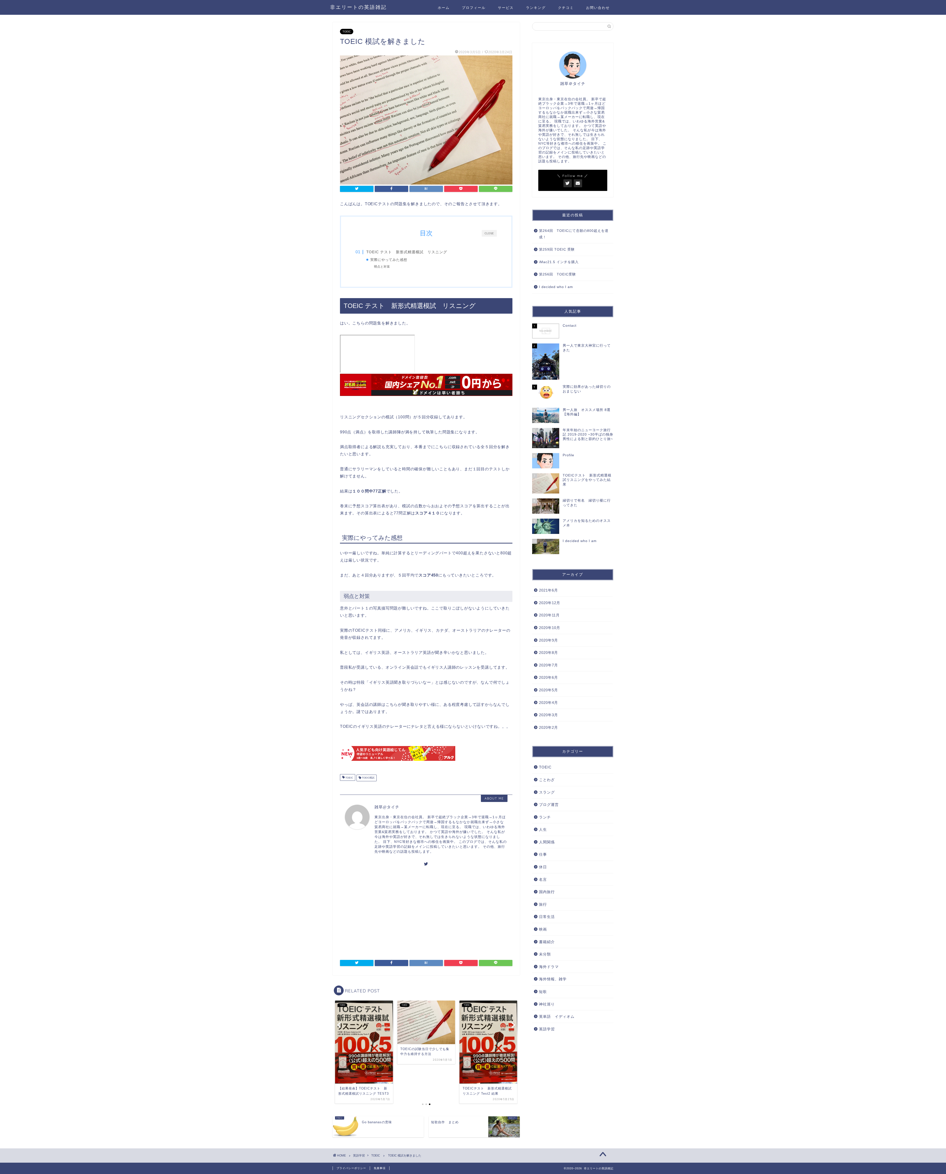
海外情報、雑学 (553, 979)
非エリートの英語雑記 (358, 7)
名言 (543, 879)
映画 (543, 929)
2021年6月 (548, 590)
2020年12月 (549, 603)
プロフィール (474, 7)
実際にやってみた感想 (388, 260)
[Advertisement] (381, 913)
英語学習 (547, 1029)
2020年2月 (548, 727)
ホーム (444, 7)
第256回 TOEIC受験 (557, 274)
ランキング (536, 7)
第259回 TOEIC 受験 (557, 249)
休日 (543, 867)
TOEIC (346, 31)
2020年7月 (548, 665)
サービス (506, 7)
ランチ (545, 817)
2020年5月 (548, 690)
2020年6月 (548, 677)
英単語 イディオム (556, 1016)
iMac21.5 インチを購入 (559, 262)
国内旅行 (547, 892)
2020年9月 (548, 640)
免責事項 (380, 1168)
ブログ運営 (549, 804)
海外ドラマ (549, 967)
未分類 (545, 954)
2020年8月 (548, 652)
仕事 (543, 854)
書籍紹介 (547, 942)
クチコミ (566, 7)
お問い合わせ (598, 7)
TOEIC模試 (367, 778)
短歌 (543, 991)
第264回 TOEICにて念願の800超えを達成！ (573, 234)
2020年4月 (548, 702)
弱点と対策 (382, 266)
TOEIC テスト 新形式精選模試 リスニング (406, 252)
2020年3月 (548, 715)
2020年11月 (549, 615)
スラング (547, 792)
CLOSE (489, 233)
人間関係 (547, 842)
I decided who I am (556, 287)
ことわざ (547, 780)
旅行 (543, 904)
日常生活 (547, 917)
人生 (543, 829)
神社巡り (547, 1004)
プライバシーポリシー (351, 1168)
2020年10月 (549, 628)
